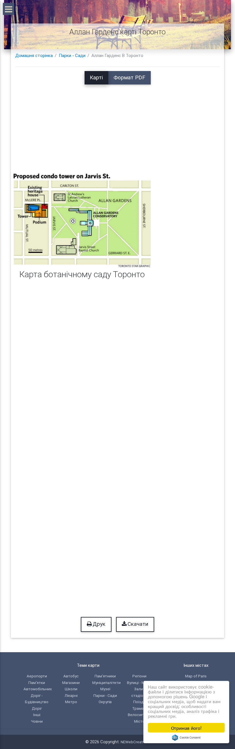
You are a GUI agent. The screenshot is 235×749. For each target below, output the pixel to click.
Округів (105, 701)
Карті (96, 77)
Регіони (139, 676)
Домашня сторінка (34, 55)
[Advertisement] (117, 124)
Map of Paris (196, 676)
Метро (71, 701)
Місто (139, 721)
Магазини (71, 682)
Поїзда (139, 701)
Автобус (71, 676)
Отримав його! (186, 727)
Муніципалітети (106, 682)
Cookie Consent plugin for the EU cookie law (186, 737)
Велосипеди (139, 714)
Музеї (105, 689)
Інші (36, 714)
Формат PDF (129, 77)
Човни (37, 721)
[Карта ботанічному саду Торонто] (82, 219)
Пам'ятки (36, 682)
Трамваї (139, 708)
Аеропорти (37, 676)
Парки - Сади (72, 55)
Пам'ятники (105, 676)
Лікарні (71, 695)
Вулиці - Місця (139, 682)
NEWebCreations (135, 742)
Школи (71, 689)
